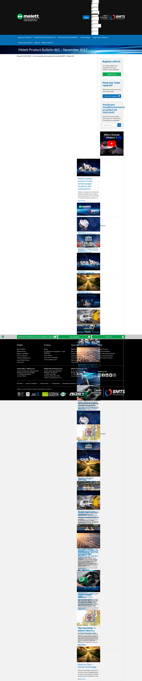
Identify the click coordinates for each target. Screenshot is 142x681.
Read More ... (59, 201)
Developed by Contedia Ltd (44, 389)
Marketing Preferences (70, 383)
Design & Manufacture (24, 358)
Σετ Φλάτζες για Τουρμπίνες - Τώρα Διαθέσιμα (54, 352)
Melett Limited (46, 43)
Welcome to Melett (24, 37)
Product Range (85, 37)
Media (36, 43)
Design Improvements (77, 353)
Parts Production (22, 355)
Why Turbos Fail (76, 351)
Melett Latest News (24, 43)
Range (46, 349)
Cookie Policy (56, 383)
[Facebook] (103, 376)
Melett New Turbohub (100, 37)
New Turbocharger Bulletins (106, 353)
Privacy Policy (44, 383)
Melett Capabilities (22, 353)
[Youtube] (99, 376)
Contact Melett (21, 376)
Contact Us (20, 362)
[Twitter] (111, 376)
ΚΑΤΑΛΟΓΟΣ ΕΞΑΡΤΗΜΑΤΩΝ (68, 37)
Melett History (21, 351)
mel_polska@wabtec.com (78, 376)
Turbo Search (48, 355)
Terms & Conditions (31, 383)
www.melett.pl (91, 376)
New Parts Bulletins (104, 351)
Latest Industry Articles (105, 358)
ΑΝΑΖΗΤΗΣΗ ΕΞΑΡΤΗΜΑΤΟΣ (44, 37)
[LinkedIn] (107, 376)
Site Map (19, 383)
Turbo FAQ (74, 362)
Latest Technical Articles (105, 355)
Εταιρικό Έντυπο (103, 349)
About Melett (21, 349)
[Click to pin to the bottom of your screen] (2, 337)
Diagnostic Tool (75, 349)
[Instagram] (114, 376)
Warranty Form (75, 360)
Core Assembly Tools (50, 359)
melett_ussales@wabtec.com (53, 378)
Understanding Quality (78, 355)
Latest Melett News (23, 360)
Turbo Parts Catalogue (51, 357)
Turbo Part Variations (77, 358)
